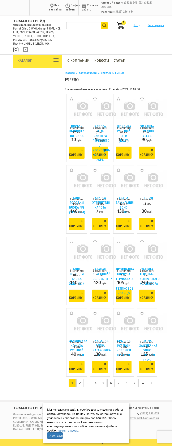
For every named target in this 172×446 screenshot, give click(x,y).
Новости (101, 61)
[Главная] (29, 19)
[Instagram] (15, 50)
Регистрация (156, 25)
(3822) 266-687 (123, 11)
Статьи (119, 61)
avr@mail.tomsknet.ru (144, 418)
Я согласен (56, 435)
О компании (78, 61)
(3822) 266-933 (133, 2)
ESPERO (119, 73)
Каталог (24, 61)
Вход (137, 25)
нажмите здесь (67, 430)
